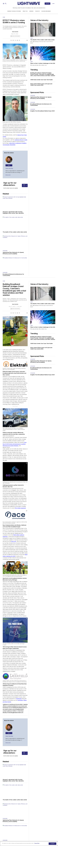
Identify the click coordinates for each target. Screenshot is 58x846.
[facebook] (11, 40)
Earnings (31, 11)
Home (4, 17)
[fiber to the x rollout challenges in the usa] (42, 53)
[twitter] (15, 40)
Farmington (20, 697)
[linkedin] (13, 40)
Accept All (52, 843)
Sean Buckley (15, 31)
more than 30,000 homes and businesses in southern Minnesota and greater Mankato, (14, 441)
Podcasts (37, 11)
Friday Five (25, 11)
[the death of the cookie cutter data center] (42, 30)
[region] (29, 843)
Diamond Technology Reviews (14, 11)
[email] (19, 40)
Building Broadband (46, 11)
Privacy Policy (36, 843)
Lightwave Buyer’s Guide (21, 139)
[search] (6, 3)
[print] (27, 40)
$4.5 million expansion (20, 505)
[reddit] (17, 40)
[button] (3, 3)
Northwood (18, 696)
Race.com (13, 539)
